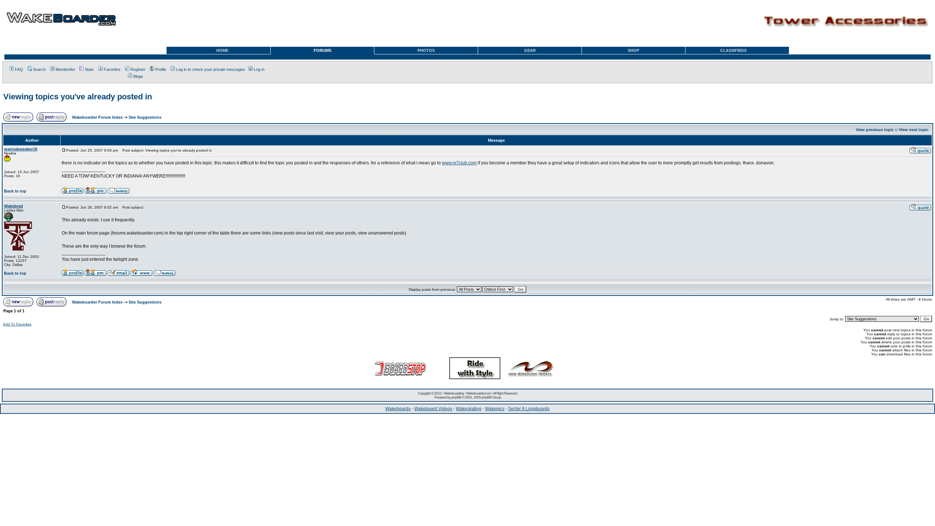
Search (39, 69)
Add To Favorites (17, 324)
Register (137, 69)
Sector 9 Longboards (529, 408)
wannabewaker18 (20, 149)
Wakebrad (13, 206)
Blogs (138, 76)
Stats (89, 69)
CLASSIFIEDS (733, 50)
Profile (160, 69)
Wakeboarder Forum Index (97, 117)
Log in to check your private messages (210, 69)
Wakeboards (398, 408)
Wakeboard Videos (433, 408)
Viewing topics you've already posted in (77, 96)
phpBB (456, 397)
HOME (222, 50)
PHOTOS (426, 50)
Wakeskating (468, 408)
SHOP (633, 50)
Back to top (15, 191)
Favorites (112, 69)
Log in (259, 69)
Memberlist (65, 69)
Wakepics (494, 408)
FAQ (19, 69)
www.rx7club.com (459, 162)
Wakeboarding (454, 393)
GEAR (530, 50)
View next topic (913, 129)
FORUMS (322, 50)
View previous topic (875, 129)
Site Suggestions (145, 117)
